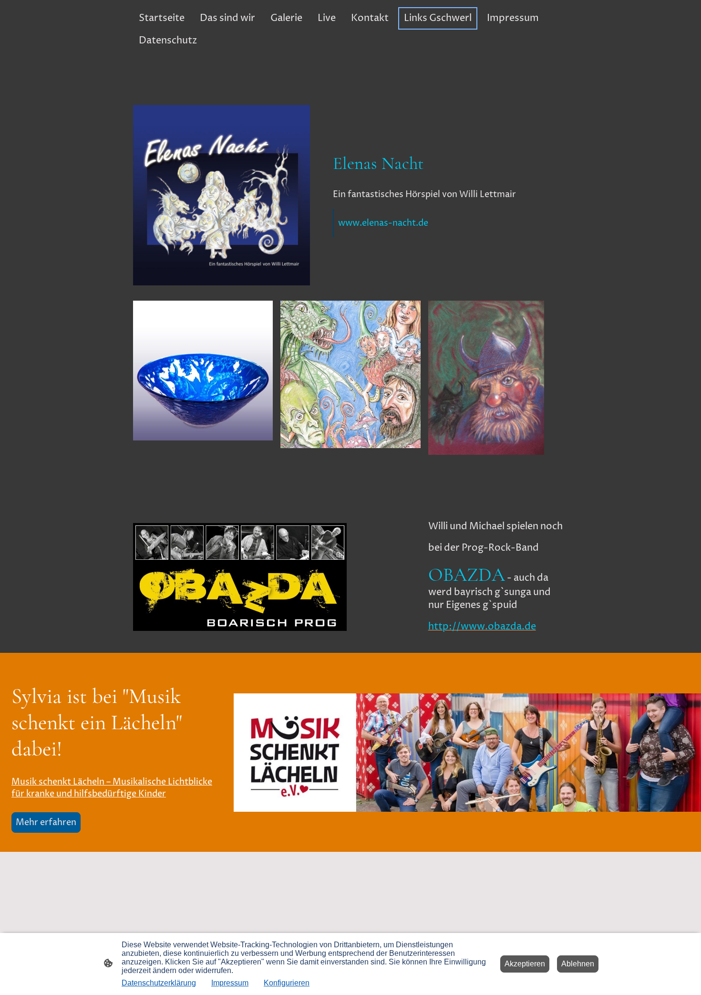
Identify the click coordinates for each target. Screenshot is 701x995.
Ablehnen (577, 964)
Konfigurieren (286, 983)
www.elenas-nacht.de (383, 223)
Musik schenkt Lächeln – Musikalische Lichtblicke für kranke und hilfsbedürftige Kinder (111, 788)
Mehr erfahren (46, 822)
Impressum (229, 983)
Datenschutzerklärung (159, 983)
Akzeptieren (525, 964)
